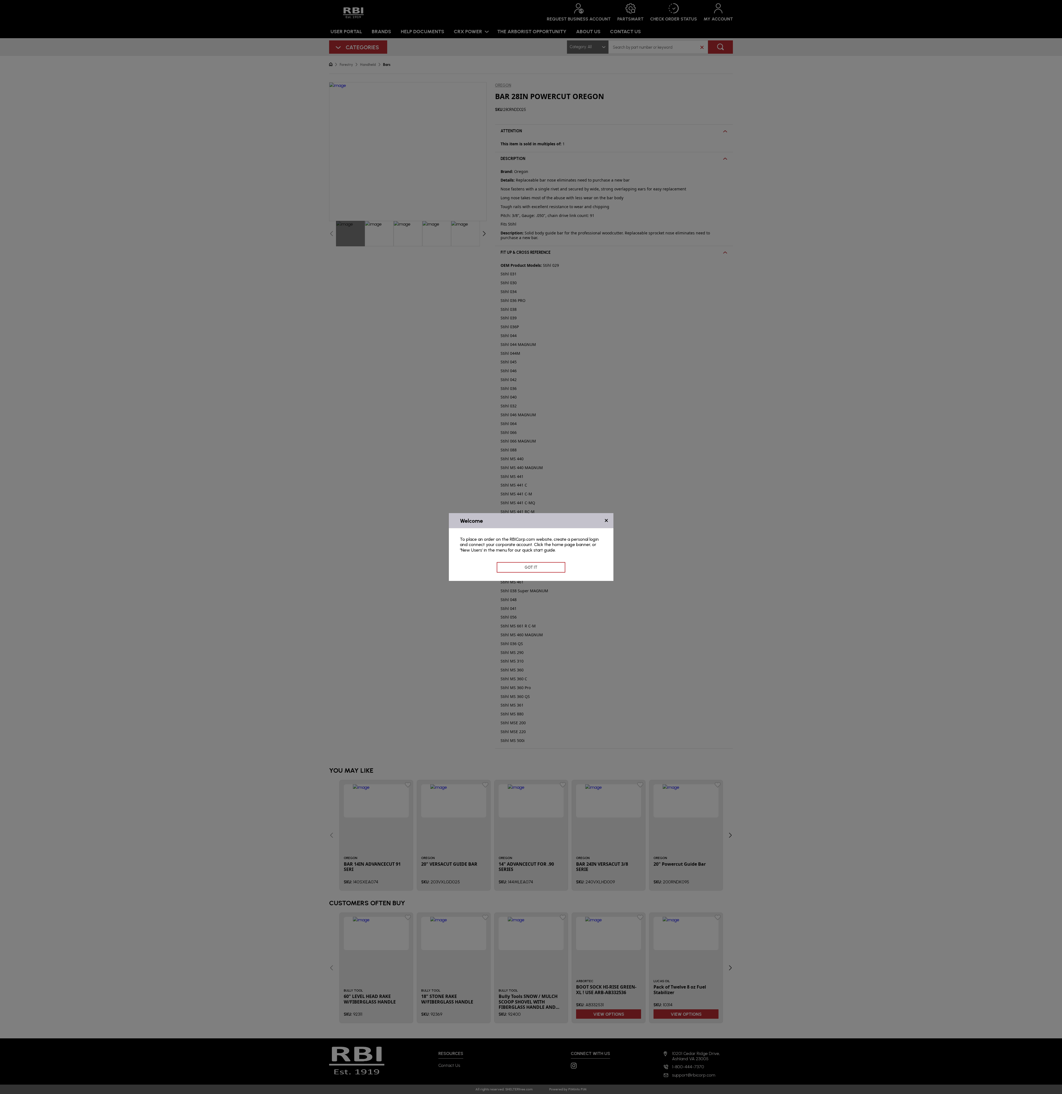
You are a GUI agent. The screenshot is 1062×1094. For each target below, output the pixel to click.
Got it (531, 567)
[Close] (606, 520)
